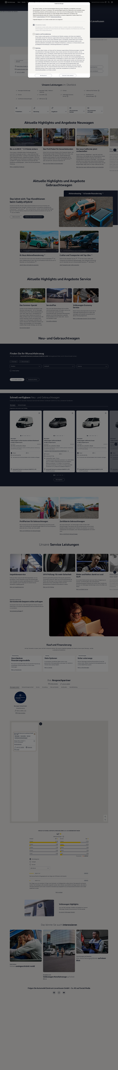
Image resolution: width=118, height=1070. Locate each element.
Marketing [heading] (37, 48)
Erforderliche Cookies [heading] (40, 25)
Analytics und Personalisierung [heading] (43, 34)
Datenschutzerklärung (56, 16)
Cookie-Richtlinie (41, 16)
